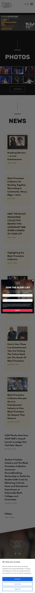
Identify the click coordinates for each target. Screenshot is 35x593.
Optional (4, 298)
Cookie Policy (27, 573)
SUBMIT (17, 310)
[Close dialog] (33, 280)
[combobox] (5, 300)
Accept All (17, 579)
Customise (17, 584)
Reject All (17, 589)
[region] (17, 576)
